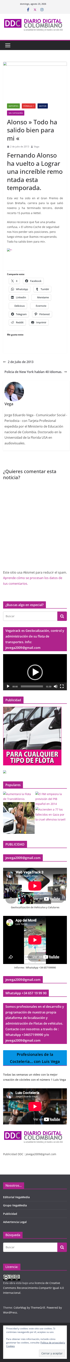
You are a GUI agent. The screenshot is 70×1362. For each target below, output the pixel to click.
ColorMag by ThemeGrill (29, 1307)
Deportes (13, 106)
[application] (35, 672)
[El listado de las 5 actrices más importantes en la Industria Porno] (19, 818)
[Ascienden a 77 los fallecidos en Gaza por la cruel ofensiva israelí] (51, 814)
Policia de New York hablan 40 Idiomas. (33, 372)
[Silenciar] (56, 686)
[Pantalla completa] (62, 686)
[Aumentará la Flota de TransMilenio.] (19, 796)
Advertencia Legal (15, 1222)
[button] (35, 672)
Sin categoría (16, 113)
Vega (36, 146)
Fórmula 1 (28, 106)
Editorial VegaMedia (16, 1197)
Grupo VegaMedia (15, 1205)
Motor (42, 106)
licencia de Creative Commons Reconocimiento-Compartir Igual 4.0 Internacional (33, 1288)
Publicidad (10, 1214)
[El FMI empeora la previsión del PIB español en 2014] (51, 799)
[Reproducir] (8, 686)
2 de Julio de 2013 (20, 362)
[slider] (32, 686)
